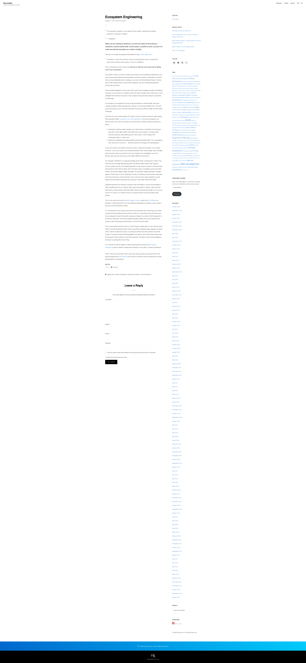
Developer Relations (184, 97)
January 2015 (176, 494)
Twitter (177, 157)
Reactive (195, 140)
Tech (194, 153)
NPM (193, 123)
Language (180, 114)
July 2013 (175, 559)
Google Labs (189, 109)
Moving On (189, 123)
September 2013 (177, 551)
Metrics (195, 117)
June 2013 (175, 563)
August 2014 (176, 513)
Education (180, 102)
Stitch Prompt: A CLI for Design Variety (183, 46)
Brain (176, 86)
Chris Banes (152, 200)
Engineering (131, 274)
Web (188, 160)
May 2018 (175, 360)
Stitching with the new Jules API (181, 31)
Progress (184, 135)
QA (187, 140)
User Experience (194, 157)
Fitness (197, 105)
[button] (302, 3)
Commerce (180, 88)
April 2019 (175, 337)
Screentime (191, 142)
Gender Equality (191, 107)
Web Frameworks (183, 167)
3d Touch (174, 76)
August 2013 (176, 555)
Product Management (185, 132)
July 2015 (175, 471)
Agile (191, 76)
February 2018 (176, 363)
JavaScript (186, 112)
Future (181, 107)
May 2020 (175, 314)
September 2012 (177, 593)
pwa (185, 140)
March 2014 (175, 532)
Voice (181, 160)
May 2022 (175, 279)
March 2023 (175, 260)
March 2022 (175, 287)
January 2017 (176, 402)
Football (174, 107)
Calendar (179, 86)
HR (176, 112)
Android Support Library (132, 200)
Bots (173, 86)
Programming (177, 135)
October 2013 (176, 547)
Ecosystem (174, 102)
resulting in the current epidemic (130, 119)
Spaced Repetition (186, 151)
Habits (193, 109)
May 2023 (175, 256)
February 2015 (176, 490)
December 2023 (177, 241)
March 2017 (175, 394)
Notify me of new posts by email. (117, 357)
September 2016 (177, 417)
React (191, 140)
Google (197, 107)
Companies (191, 88)
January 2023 (176, 268)
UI (186, 157)
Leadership (187, 114)
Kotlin (176, 114)
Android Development (121, 274)
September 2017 (177, 375)
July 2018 (175, 356)
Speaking (192, 151)
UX (176, 160)
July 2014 (175, 517)
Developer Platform (185, 95)
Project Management (194, 138)
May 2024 (175, 233)
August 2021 (176, 298)
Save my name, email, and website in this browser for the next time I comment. (131, 352)
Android (190, 81)
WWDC (184, 170)
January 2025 (176, 218)
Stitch (178, 153)
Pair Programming (193, 125)
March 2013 (175, 574)
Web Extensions (175, 167)
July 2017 (175, 383)
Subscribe (177, 194)
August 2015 (176, 467)
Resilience (181, 142)
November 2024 (177, 226)
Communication (185, 88)
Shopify (191, 145)
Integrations (180, 112)
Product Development (191, 130)
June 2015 (175, 474)
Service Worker (175, 145)
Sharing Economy (181, 145)
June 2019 (175, 333)
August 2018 (176, 352)
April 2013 (175, 570)
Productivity (175, 132)
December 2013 (177, 540)
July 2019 (175, 329)
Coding (196, 86)
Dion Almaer (7, 3)
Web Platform (177, 170)
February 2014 (176, 536)
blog (199, 83)
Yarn (187, 170)
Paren (199, 125)
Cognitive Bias (175, 88)
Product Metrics (194, 132)
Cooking (179, 90)
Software (185, 148)
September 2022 (177, 272)
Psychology (174, 140)
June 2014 (175, 520)
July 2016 (175, 425)
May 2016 (175, 432)
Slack (179, 148)
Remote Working (175, 142)
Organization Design (186, 125)
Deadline (192, 90)
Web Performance (193, 167)
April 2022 (175, 283)
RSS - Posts (178, 624)
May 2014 (175, 524)
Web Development (145, 274)
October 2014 (176, 505)
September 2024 (177, 229)
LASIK (183, 114)
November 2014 (177, 501)
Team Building (189, 153)
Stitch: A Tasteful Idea (178, 50)
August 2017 (176, 379)
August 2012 (176, 597)
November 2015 (177, 455)
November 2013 (177, 543)
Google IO (184, 109)
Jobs (191, 112)
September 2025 (177, 210)
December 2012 (177, 582)
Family (194, 105)
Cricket (183, 90)
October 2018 (176, 348)
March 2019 (175, 341)
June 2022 (175, 275)
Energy (184, 102)
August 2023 (176, 249)
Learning (192, 115)
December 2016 (177, 406)
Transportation (197, 155)
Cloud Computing (190, 86)
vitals (179, 160)
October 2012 (176, 589)
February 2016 (176, 444)
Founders (178, 107)
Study (181, 153)
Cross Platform (188, 90)
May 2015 (175, 478)
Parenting (174, 127)
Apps (181, 83)
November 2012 (177, 586)
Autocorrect (196, 83)
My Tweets (175, 19)
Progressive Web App (181, 138)
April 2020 (175, 318)
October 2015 (176, 459)
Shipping (187, 145)
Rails (189, 140)
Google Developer (176, 109)
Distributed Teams (185, 100)
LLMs (196, 114)
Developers (192, 97)
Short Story (196, 145)
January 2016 (176, 448)
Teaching (184, 153)
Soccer (182, 148)
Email (107, 333)
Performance (182, 127)
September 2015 (177, 463)
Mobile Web (184, 123)
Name (107, 324)
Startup (196, 151)
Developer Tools (198, 97)
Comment (108, 299)
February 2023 (176, 264)
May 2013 (175, 566)
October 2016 (176, 413)
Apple (173, 83)
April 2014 (175, 528)
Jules (196, 112)
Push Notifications (180, 140)
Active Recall (180, 76)
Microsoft (183, 120)
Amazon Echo (184, 81)
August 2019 (176, 325)
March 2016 (175, 440)
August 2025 (176, 214)
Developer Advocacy (186, 92)
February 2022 (176, 291)
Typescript (181, 157)
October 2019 (176, 321)
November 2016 (177, 409)
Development (177, 100)
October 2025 (176, 207)
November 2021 (177, 295)
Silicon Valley (174, 148)
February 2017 (176, 398)
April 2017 (175, 390)
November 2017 (177, 371)
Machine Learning (176, 117)
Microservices (178, 120)
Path (177, 127)
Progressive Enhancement (191, 135)
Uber (184, 157)
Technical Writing (181, 155)
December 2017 (177, 367)
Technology (189, 155)
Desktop (180, 92)
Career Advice (184, 86)
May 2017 (175, 386)
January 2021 (176, 310)
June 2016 (175, 429)
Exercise (188, 105)
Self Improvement (197, 142)
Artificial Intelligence (188, 84)
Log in (157, 659)
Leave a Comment (120, 21)
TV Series (174, 157)
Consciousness (175, 90)
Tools (193, 155)
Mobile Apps (179, 123)
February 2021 (176, 306)
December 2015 (177, 452)
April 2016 (175, 436)
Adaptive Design (187, 76)
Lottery (198, 114)
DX (196, 100)
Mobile (188, 120)
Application (177, 83)
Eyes (191, 105)
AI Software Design (180, 78)
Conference (196, 88)
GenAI (185, 107)
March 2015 (175, 486)
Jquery (193, 112)
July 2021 (175, 302)
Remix (198, 140)
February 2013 (176, 578)
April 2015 (175, 482)
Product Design (184, 130)
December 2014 (177, 497)
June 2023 (175, 252)
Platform (137, 274)
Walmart (184, 160)
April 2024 (175, 237)
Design (199, 90)
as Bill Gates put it (146, 54)
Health (197, 109)
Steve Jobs (174, 153)
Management (185, 117)
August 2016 (176, 421)
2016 (177, 76)
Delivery (196, 90)
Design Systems (175, 92)
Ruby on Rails (186, 142)
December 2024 (177, 222)
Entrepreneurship (182, 105)
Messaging (191, 117)
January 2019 (176, 344)
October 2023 (176, 245)
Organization (178, 125)
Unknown (189, 157)
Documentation (192, 100)
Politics (179, 130)
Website (108, 343)
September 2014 (177, 509)
